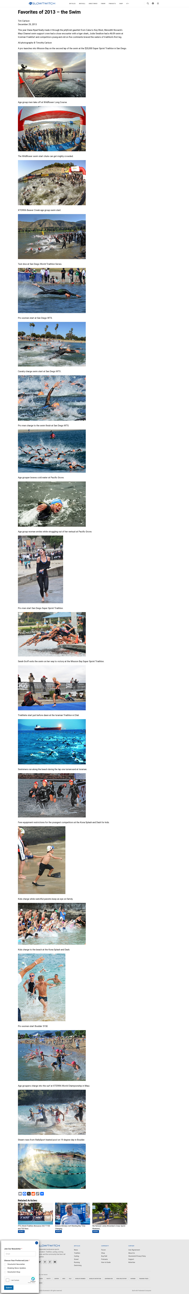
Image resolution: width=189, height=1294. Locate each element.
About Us (131, 1253)
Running (77, 1262)
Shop (121, 3)
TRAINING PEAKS (143, 1278)
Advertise (131, 1262)
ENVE (63, 1278)
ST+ (127, 3)
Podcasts (112, 3)
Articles (72, 3)
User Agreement (134, 1250)
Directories (93, 3)
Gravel (76, 1259)
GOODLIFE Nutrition (95, 1278)
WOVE (40, 1283)
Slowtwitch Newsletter (16, 1264)
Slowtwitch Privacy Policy (137, 1256)
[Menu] (158, 3)
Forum (103, 3)
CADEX (41, 1278)
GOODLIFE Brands (80, 1278)
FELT (70, 1278)
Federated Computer (144, 1290)
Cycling (76, 1256)
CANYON (56, 1278)
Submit (9, 1287)
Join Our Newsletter (13, 1249)
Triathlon (77, 1253)
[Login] (153, 3)
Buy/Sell (82, 3)
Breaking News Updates (16, 1268)
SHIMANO (133, 1278)
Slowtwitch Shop (13, 1272)
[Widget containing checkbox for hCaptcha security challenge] (20, 1280)
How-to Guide (106, 1262)
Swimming (77, 1265)
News (76, 1250)
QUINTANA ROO (109, 1278)
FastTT (49, 1278)
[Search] (148, 3)
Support (131, 1259)
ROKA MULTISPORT (121, 1278)
